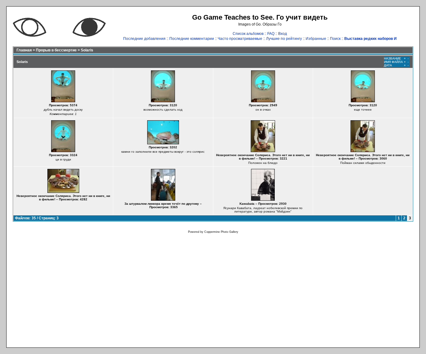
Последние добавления (144, 38)
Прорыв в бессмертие (56, 50)
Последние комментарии (191, 38)
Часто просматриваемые (240, 38)
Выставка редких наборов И (370, 38)
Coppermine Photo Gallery (221, 231)
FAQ (270, 33)
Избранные (316, 38)
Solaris (87, 50)
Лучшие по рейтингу (284, 38)
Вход (282, 33)
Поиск (335, 38)
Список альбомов (248, 33)
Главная (24, 50)
